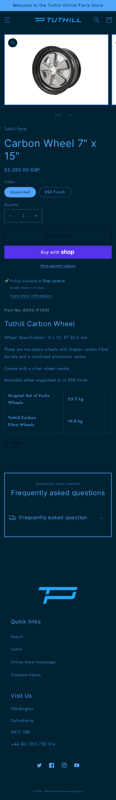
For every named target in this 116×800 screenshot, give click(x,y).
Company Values (26, 675)
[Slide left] (46, 115)
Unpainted (20, 192)
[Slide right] (70, 115)
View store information (31, 296)
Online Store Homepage (33, 662)
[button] (7, 20)
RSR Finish (55, 192)
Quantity (11, 204)
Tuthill (16, 649)
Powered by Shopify (71, 791)
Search (17, 637)
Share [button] (16, 443)
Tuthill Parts (51, 791)
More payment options (58, 265)
